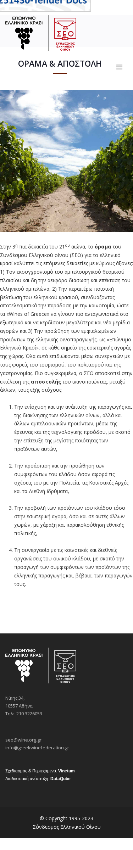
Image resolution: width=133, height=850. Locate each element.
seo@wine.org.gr (23, 740)
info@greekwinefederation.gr (37, 747)
